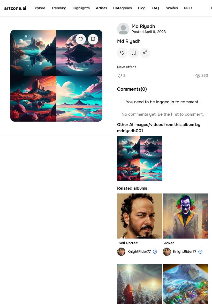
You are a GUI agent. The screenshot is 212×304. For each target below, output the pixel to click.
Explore (39, 8)
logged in (165, 102)
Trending (58, 8)
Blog (142, 8)
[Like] (80, 39)
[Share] (145, 53)
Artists (101, 8)
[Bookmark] (93, 39)
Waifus (172, 8)
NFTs (188, 8)
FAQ (155, 8)
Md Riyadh (129, 41)
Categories (122, 8)
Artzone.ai (15, 8)
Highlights (81, 8)
